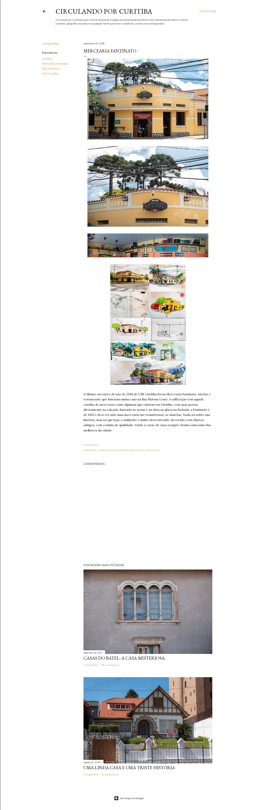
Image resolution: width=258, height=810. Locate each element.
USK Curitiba (50, 73)
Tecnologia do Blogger (132, 798)
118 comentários (110, 665)
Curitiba (47, 59)
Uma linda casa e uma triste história (129, 767)
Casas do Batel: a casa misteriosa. (124, 658)
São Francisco (51, 68)
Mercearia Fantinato (55, 63)
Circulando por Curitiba (104, 11)
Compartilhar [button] (50, 43)
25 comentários (109, 774)
